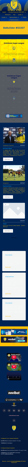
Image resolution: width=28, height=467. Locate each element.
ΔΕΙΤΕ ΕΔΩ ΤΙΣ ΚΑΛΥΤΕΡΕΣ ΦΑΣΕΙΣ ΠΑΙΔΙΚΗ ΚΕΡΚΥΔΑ (14, 226)
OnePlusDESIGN (15, 461)
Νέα (4, 220)
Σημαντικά (11, 145)
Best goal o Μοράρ (7, 148)
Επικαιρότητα (6, 145)
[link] (14, 5)
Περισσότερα (14, 237)
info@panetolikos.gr (8, 453)
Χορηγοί (5, 223)
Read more (8, 267)
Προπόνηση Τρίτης (7, 186)
